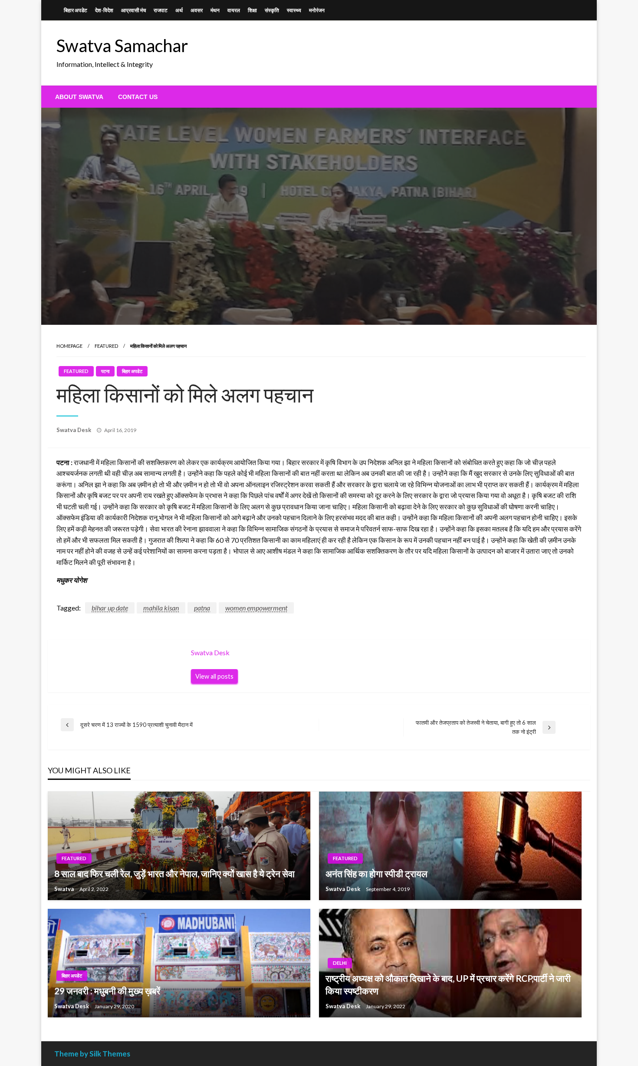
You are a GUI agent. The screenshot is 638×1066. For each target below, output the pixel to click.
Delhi (340, 963)
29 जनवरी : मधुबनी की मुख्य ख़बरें (107, 990)
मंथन (215, 10)
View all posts (214, 676)
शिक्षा (252, 10)
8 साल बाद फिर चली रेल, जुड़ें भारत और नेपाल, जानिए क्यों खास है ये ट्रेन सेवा (174, 873)
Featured (106, 346)
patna (202, 608)
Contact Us (138, 96)
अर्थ (179, 10)
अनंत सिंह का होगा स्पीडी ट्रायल (377, 873)
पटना (105, 371)
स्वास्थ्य (294, 10)
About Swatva (79, 96)
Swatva (64, 888)
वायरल (233, 10)
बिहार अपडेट (75, 10)
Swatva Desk (74, 429)
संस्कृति (272, 10)
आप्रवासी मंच (133, 10)
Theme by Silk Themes (92, 1053)
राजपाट (161, 10)
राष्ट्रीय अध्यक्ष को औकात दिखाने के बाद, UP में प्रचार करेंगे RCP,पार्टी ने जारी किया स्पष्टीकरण (448, 984)
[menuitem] (79, 97)
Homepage (69, 346)
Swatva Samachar (122, 45)
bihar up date (110, 608)
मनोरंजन (317, 10)
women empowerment (256, 608)
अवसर (197, 10)
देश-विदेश (104, 10)
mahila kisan (161, 608)
